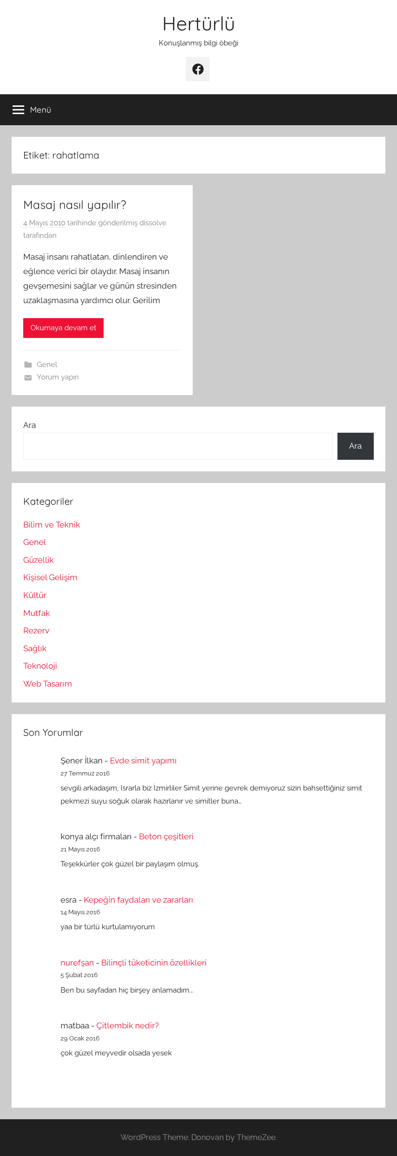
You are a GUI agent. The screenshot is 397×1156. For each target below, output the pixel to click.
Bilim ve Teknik (51, 524)
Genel (47, 364)
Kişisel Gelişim (50, 577)
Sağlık (34, 648)
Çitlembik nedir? (127, 1025)
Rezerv (36, 630)
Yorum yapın (58, 377)
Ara (29, 425)
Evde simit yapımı (143, 760)
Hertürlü (198, 23)
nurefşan (77, 962)
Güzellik (38, 560)
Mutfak (36, 613)
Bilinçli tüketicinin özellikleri (154, 962)
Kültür (34, 595)
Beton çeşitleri (166, 836)
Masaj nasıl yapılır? (74, 204)
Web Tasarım (47, 683)
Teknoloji (40, 666)
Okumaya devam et (63, 327)
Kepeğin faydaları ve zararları (138, 900)
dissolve (153, 223)
